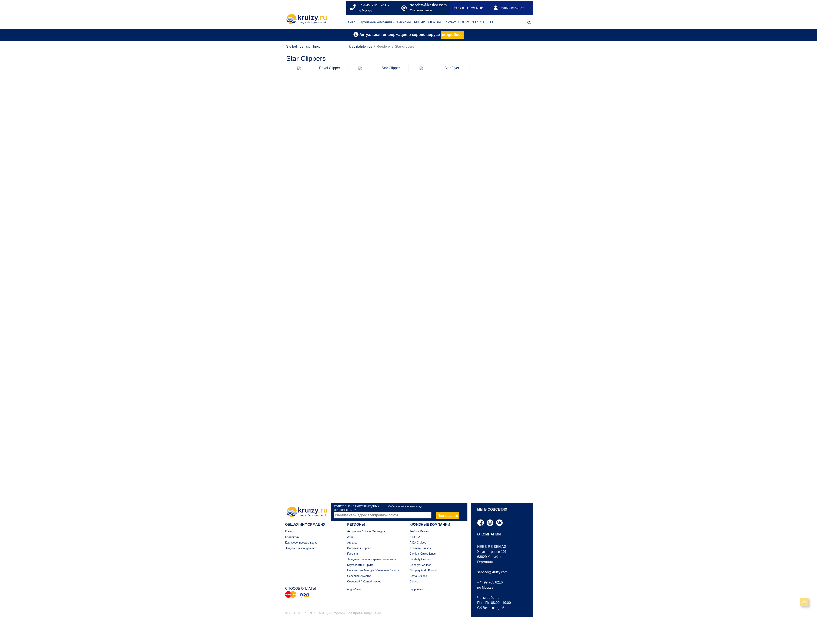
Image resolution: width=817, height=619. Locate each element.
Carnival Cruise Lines (423, 553)
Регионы (404, 22)
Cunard (414, 581)
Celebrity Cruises (420, 559)
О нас (350, 22)
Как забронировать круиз (301, 542)
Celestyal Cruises (420, 564)
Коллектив (292, 537)
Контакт (450, 22)
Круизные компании (376, 22)
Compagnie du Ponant (423, 570)
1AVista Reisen (419, 531)
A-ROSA (415, 537)
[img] (529, 22)
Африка (352, 542)
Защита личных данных (300, 548)
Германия (353, 553)
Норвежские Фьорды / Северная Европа (373, 570)
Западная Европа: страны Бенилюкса (371, 559)
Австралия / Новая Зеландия (366, 531)
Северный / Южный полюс (364, 581)
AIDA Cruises (418, 542)
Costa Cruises (418, 576)
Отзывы (434, 22)
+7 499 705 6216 (490, 582)
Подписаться (447, 515)
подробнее (452, 35)
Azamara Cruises (420, 548)
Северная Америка (359, 576)
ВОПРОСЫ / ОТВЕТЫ (475, 22)
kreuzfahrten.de (360, 46)
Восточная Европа (359, 548)
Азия (350, 537)
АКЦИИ (420, 22)
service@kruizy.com (428, 5)
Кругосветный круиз (360, 564)
